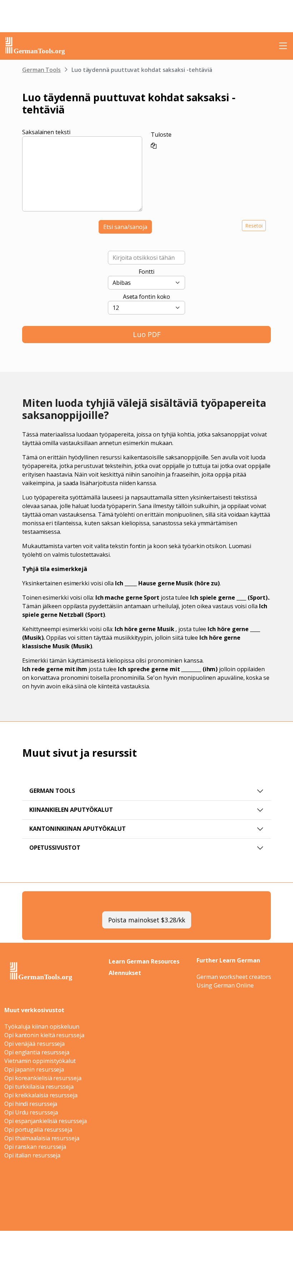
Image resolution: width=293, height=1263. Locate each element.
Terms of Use (182, 1199)
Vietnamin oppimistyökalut (40, 1061)
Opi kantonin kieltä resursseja (44, 1035)
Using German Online (225, 985)
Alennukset (125, 973)
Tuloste (161, 134)
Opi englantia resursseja (36, 1052)
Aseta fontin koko (146, 297)
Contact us (213, 1199)
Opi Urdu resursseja (31, 1112)
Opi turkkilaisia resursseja (39, 1087)
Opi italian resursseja (32, 1155)
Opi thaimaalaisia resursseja (41, 1138)
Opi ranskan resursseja (35, 1147)
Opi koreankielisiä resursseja (42, 1078)
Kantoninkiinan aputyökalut (77, 829)
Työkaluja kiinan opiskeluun (41, 1026)
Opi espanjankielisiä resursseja (45, 1121)
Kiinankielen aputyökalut (71, 810)
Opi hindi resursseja (30, 1104)
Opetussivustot (54, 848)
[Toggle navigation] (283, 46)
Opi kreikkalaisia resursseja (41, 1095)
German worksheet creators (234, 977)
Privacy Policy (144, 1199)
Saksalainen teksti (46, 132)
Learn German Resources (144, 961)
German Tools (41, 70)
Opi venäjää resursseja (34, 1044)
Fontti (146, 271)
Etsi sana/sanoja (125, 227)
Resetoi (254, 225)
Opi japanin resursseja (34, 1069)
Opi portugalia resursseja (38, 1129)
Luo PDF (146, 334)
